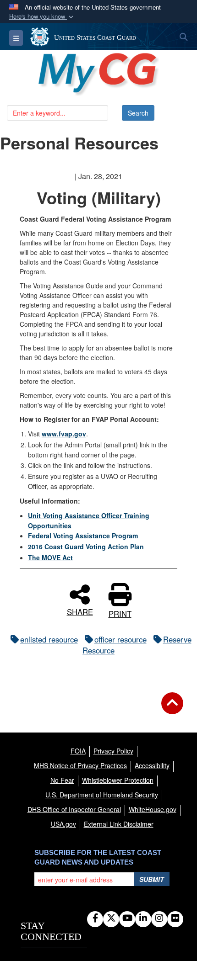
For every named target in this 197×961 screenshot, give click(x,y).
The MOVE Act (50, 557)
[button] (42, 16)
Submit (151, 879)
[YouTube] (127, 918)
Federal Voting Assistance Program (83, 535)
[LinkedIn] (143, 918)
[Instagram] (159, 918)
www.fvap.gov (64, 433)
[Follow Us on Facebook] (95, 918)
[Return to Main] (172, 708)
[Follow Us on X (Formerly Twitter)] (111, 918)
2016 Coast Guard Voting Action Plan (86, 546)
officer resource (120, 639)
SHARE (80, 610)
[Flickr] (175, 918)
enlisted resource (49, 639)
